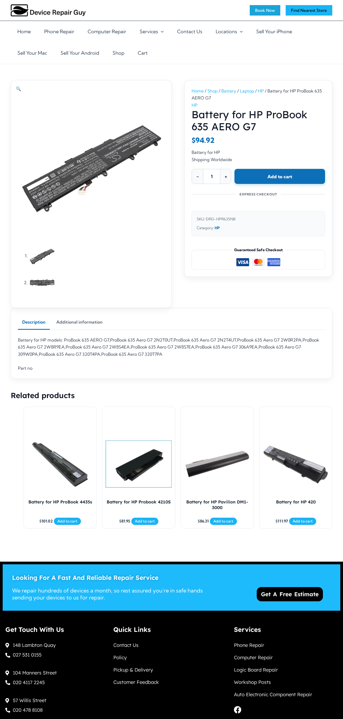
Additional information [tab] (79, 322)
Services (149, 31)
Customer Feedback (136, 682)
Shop (118, 53)
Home (24, 31)
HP (261, 91)
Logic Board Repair (256, 670)
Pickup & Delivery (133, 670)
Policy (120, 657)
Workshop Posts (252, 682)
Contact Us (189, 31)
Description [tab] (34, 322)
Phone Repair (59, 31)
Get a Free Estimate (290, 594)
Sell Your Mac (32, 53)
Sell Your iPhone (274, 31)
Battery (228, 91)
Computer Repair (107, 31)
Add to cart (279, 176)
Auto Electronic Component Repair (273, 694)
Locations (226, 31)
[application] (161, 31)
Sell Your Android (80, 53)
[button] (18, 88)
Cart (143, 53)
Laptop (247, 91)
